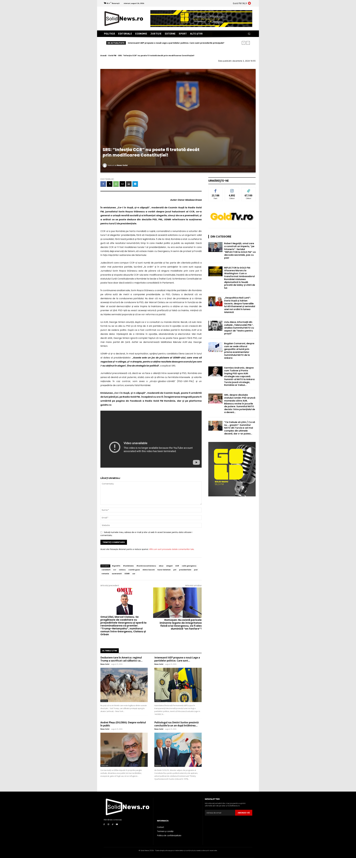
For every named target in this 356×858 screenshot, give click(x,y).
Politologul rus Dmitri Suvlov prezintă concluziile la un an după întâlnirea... (176, 724)
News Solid (122, 165)
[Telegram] (135, 184)
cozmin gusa (134, 570)
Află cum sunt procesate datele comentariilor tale (171, 549)
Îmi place (215, 189)
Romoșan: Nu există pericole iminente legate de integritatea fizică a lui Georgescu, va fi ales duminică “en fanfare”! (181, 624)
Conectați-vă (232, 189)
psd (195, 570)
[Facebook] (103, 184)
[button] (249, 33)
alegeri (169, 566)
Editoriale (104, 765)
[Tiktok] (112, 824)
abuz (161, 566)
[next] (248, 43)
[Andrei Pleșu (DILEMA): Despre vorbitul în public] (124, 750)
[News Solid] (105, 165)
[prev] (243, 43)
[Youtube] (116, 824)
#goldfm (116, 566)
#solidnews (128, 566)
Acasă (103, 55)
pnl (174, 570)
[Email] (122, 184)
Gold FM (112, 55)
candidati (106, 570)
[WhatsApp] (116, 184)
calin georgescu (189, 566)
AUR (177, 566)
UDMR (127, 573)
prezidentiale (185, 570)
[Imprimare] (129, 184)
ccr (114, 570)
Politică (158, 701)
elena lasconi (149, 570)
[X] (109, 184)
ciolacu (122, 570)
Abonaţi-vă (244, 813)
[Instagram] (108, 824)
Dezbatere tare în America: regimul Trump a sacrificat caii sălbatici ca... (121, 659)
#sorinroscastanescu (146, 566)
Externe (104, 701)
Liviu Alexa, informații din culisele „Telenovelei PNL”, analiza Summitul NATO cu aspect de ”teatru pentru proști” (239, 327)
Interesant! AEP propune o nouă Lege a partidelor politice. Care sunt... (177, 659)
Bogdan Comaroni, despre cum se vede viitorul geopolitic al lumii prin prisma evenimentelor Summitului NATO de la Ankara (239, 351)
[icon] (249, 4)
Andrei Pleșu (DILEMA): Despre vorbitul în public (152, 42)
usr (133, 573)
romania (105, 573)
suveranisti (117, 573)
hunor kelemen (164, 570)
